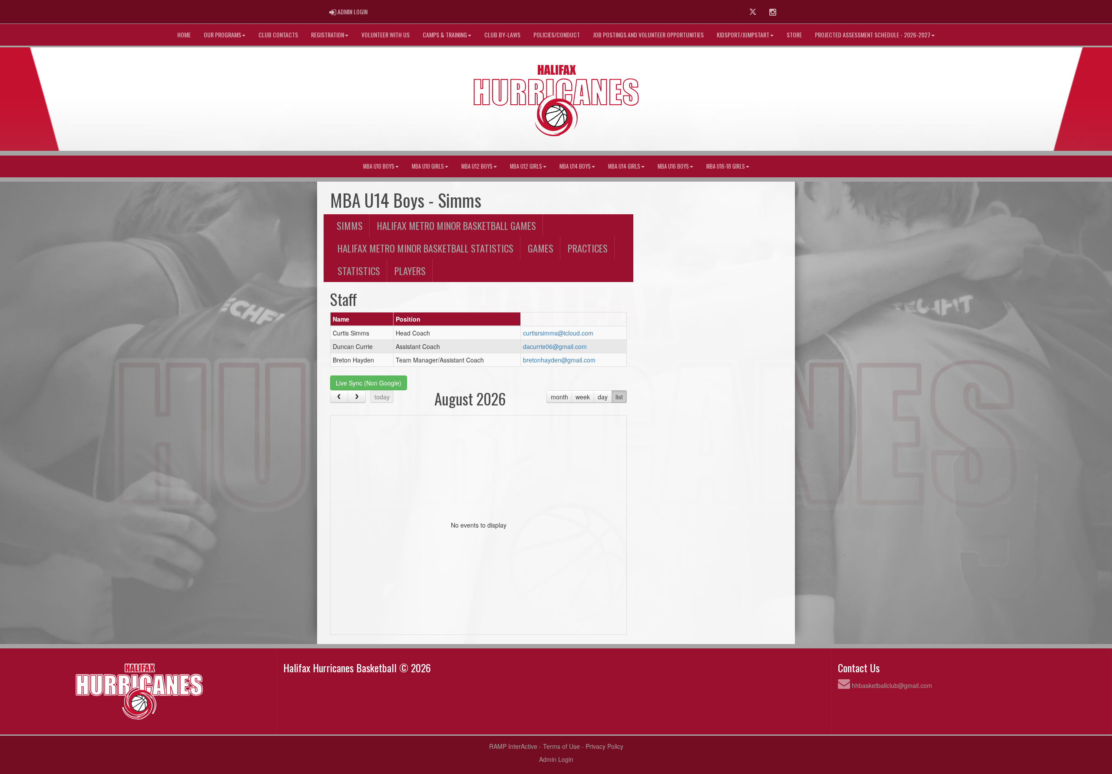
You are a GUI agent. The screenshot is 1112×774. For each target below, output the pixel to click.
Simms (350, 225)
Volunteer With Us (385, 34)
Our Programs (222, 34)
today (382, 396)
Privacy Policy (604, 746)
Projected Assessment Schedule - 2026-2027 (872, 34)
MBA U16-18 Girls (725, 166)
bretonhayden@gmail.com (559, 359)
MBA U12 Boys (477, 166)
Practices (588, 248)
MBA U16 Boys (673, 166)
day (603, 396)
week (583, 396)
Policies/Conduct (556, 34)
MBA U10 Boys (378, 166)
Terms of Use (561, 746)
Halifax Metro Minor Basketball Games (456, 225)
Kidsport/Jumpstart (743, 34)
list (619, 396)
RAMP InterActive (513, 746)
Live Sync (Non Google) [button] (368, 383)
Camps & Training (445, 34)
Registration (327, 34)
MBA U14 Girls (624, 166)
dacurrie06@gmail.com (555, 346)
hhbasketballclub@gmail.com (892, 685)
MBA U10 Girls (428, 166)
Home (184, 34)
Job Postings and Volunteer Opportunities (648, 34)
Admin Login (556, 759)
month (559, 396)
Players (410, 270)
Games (540, 248)
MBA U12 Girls (526, 166)
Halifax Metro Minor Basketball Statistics (425, 248)
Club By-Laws (502, 34)
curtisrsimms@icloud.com (558, 333)
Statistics (359, 270)
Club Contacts (278, 34)
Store (794, 34)
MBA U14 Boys (575, 166)
